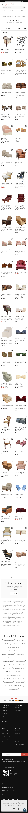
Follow (14, 593)
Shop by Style (5, 730)
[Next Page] (17, 574)
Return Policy (5, 713)
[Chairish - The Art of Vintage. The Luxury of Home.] (8, 4)
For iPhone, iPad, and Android (8, 767)
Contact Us (4, 710)
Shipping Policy (5, 716)
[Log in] (13, 4)
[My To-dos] (16, 4)
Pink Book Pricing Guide (7, 719)
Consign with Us (18, 716)
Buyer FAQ (17, 707)
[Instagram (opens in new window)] (4, 799)
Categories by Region (6, 736)
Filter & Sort (22, 28)
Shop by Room (5, 741)
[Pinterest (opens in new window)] (13, 799)
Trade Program (18, 710)
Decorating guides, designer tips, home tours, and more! (13, 761)
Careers (16, 736)
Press (16, 738)
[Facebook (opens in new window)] (8, 799)
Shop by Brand (5, 733)
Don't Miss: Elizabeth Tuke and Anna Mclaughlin (14, 1)
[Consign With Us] (19, 4)
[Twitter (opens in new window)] (18, 799)
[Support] (25, 810)
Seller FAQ (17, 719)
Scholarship (17, 741)
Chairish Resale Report (19, 744)
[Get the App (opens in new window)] (5, 772)
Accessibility (5, 721)
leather (15, 602)
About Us (17, 730)
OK (14, 808)
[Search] (24, 7)
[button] (3, 4)
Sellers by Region (5, 738)
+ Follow (7, 28)
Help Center (4, 707)
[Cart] (25, 4)
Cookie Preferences (17, 805)
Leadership (17, 733)
